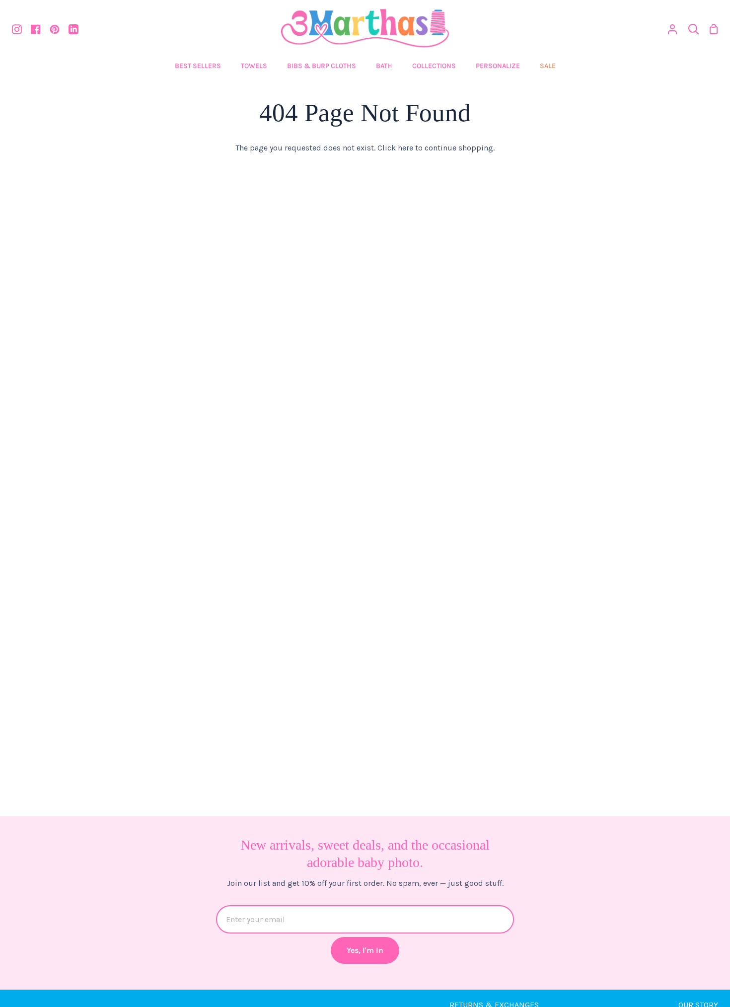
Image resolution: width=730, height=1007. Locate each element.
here (405, 147)
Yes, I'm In (365, 950)
